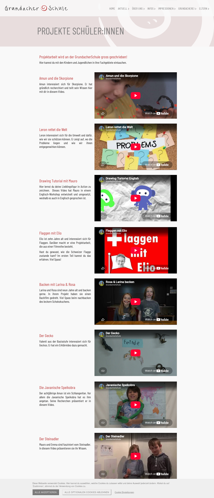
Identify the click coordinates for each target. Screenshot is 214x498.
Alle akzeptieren (46, 492)
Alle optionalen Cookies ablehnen (87, 492)
